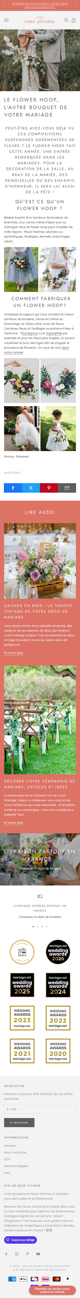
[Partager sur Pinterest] (49, 487)
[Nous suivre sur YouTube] (38, 1254)
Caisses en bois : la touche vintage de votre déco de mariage (38, 611)
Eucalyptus (30, 333)
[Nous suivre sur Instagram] (17, 1254)
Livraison (10, 1146)
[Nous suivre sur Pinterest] (27, 1254)
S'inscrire (19, 1123)
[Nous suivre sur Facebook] (6, 1254)
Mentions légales (16, 1166)
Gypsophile (54, 333)
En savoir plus (13, 653)
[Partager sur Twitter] (31, 487)
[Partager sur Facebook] (13, 487)
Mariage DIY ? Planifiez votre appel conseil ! (40, 5)
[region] (40, 906)
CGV (7, 1159)
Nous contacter (15, 1152)
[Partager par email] (67, 487)
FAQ (7, 1173)
